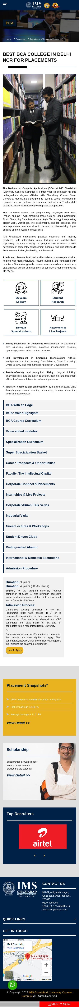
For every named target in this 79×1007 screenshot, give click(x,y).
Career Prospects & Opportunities (30, 463)
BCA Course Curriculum (23, 420)
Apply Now (61, 1004)
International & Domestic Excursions (32, 557)
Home (8, 39)
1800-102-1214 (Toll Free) (56, 906)
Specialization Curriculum (24, 442)
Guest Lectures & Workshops (27, 526)
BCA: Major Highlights (22, 413)
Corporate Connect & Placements (30, 484)
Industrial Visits (17, 515)
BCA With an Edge (19, 405)
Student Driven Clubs (21, 536)
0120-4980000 (50, 902)
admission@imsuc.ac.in (54, 909)
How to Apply (14, 650)
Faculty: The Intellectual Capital (28, 473)
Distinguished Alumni (21, 547)
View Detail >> (18, 723)
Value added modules (21, 431)
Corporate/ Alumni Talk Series (27, 505)
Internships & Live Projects (25, 494)
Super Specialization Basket (26, 452)
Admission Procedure (22, 568)
